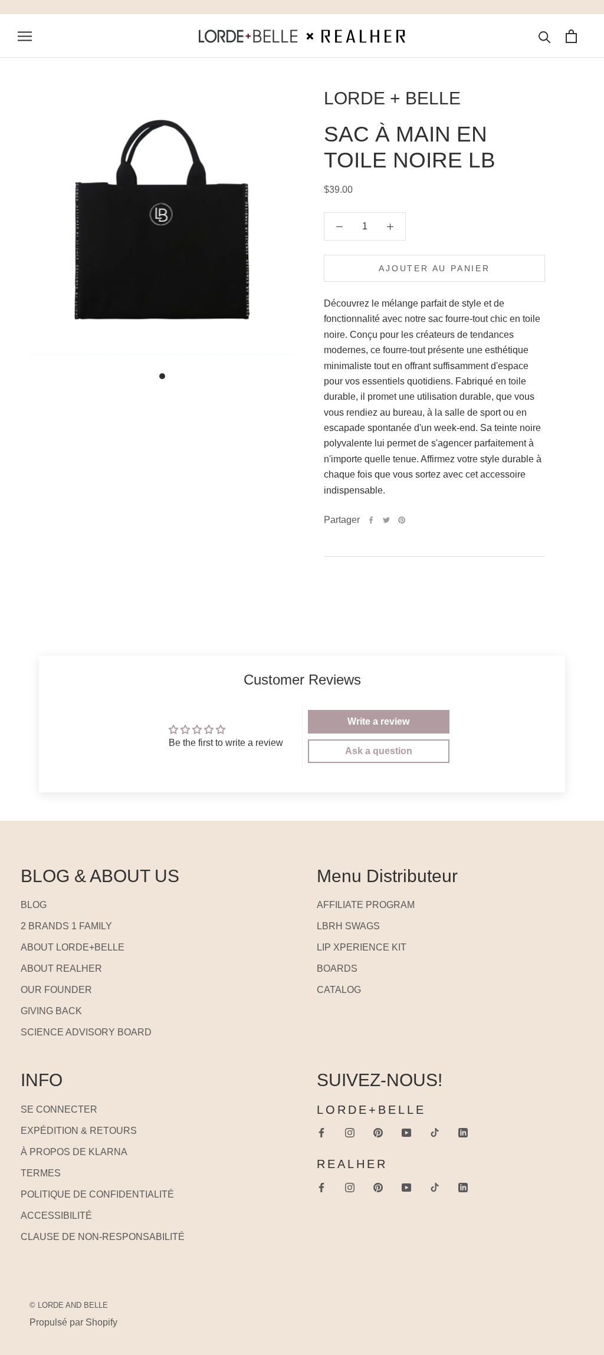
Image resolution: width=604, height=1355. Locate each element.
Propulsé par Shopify (73, 1322)
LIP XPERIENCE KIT (361, 947)
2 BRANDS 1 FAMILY (66, 926)
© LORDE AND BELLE (68, 1305)
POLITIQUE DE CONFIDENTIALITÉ (97, 1194)
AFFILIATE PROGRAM (366, 905)
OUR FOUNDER (56, 990)
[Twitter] (386, 520)
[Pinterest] (401, 520)
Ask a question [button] (378, 751)
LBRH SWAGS (348, 926)
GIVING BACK (51, 1011)
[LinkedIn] (463, 1132)
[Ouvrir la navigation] (25, 36)
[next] (42, 369)
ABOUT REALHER (61, 968)
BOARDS (337, 968)
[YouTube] (406, 1132)
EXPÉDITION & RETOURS (79, 1131)
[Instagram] (349, 1132)
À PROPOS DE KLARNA (74, 1152)
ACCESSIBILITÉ (56, 1216)
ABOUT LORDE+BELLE (72, 947)
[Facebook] (371, 520)
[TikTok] (434, 1132)
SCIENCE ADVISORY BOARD (86, 1032)
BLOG (34, 905)
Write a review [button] (378, 721)
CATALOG (339, 990)
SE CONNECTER (59, 1109)
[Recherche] (545, 36)
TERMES (41, 1173)
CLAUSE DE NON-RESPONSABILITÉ (103, 1237)
